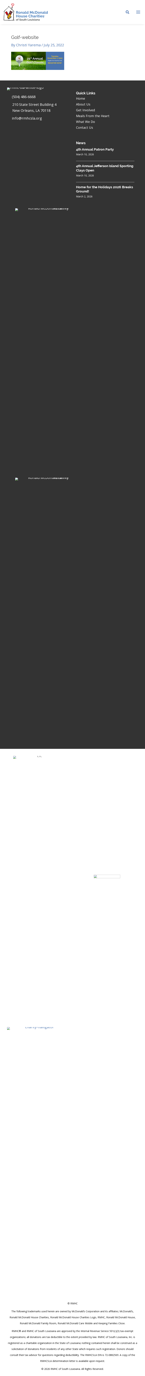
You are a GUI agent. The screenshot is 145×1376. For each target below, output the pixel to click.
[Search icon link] (128, 12)
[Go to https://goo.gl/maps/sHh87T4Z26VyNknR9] (38, 108)
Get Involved (85, 110)
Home (80, 98)
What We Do (85, 122)
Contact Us (84, 127)
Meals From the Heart (92, 116)
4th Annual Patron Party (95, 149)
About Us (83, 104)
